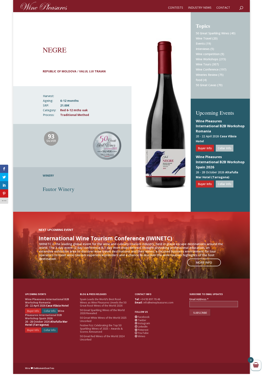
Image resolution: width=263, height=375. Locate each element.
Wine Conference (207, 69)
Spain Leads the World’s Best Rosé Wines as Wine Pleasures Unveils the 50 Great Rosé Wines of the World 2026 (103, 302)
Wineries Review (206, 75)
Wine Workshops (207, 59)
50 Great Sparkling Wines (212, 33)
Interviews (203, 49)
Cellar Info (224, 148)
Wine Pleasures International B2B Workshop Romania (220, 126)
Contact (223, 7)
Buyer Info (205, 148)
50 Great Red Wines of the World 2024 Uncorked (102, 337)
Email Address (199, 299)
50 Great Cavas (206, 85)
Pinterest (141, 330)
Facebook (142, 317)
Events (200, 43)
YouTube (142, 333)
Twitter (140, 320)
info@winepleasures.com (158, 302)
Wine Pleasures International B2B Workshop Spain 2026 (220, 161)
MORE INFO (204, 262)
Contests (175, 7)
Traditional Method (74, 115)
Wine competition (208, 54)
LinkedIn (141, 326)
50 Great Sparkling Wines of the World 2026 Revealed (102, 311)
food (199, 80)
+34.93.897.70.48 (150, 299)
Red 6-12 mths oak (74, 110)
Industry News (199, 7)
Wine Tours (203, 64)
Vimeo (140, 336)
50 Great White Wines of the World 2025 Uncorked (103, 319)
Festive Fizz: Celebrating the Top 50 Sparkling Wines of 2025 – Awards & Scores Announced (101, 328)
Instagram (142, 323)
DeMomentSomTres (43, 368)
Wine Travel (203, 38)
